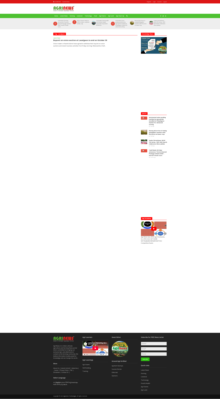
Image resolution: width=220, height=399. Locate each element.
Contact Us (65, 372)
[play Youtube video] (154, 229)
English (58, 382)
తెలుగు (65, 384)
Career (56, 370)
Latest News (64, 16)
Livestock (79, 16)
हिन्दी (67, 382)
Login (154, 1)
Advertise (75, 368)
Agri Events (102, 16)
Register (149, 1)
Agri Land (111, 16)
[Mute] (103, 354)
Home (56, 16)
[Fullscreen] (106, 354)
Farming (72, 16)
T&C (71, 370)
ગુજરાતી (63, 382)
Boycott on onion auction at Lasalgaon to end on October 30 (80, 40)
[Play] (84, 354)
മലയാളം (75, 382)
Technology (88, 16)
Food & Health (145, 383)
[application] (95, 348)
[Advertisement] (135, 8)
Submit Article (65, 1)
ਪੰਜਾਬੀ (58, 384)
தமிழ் (61, 384)
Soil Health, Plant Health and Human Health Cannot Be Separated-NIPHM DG (83, 23)
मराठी (54, 384)
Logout (165, 1)
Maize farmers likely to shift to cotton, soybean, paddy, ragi (64, 22)
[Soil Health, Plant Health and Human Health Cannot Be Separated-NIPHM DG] (74, 23)
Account (159, 1)
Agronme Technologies (69, 396)
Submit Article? (66, 368)
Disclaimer (56, 372)
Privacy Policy (64, 370)
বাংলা (54, 382)
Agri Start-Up (120, 16)
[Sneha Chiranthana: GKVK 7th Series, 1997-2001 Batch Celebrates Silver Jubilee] (132, 23)
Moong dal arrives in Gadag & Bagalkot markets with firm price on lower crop (121, 23)
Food (95, 16)
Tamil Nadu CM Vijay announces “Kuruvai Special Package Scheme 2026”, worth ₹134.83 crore (160, 24)
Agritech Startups (117, 366)
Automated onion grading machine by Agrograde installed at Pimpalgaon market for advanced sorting (102, 24)
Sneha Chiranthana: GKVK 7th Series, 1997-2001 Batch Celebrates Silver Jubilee (140, 23)
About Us (56, 368)
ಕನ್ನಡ (70, 382)
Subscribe (145, 359)
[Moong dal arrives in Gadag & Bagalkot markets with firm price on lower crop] (113, 23)
